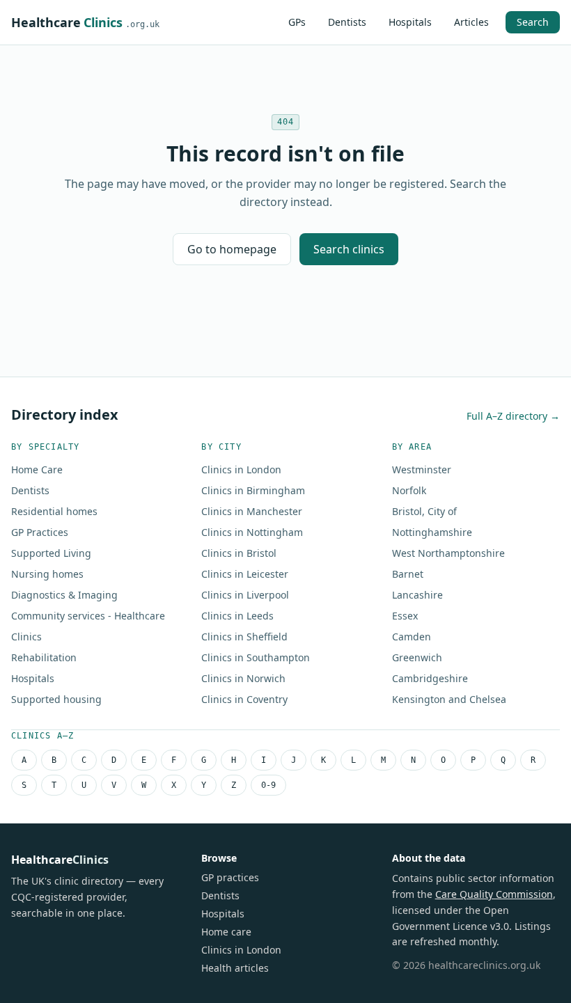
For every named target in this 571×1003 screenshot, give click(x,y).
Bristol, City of (424, 511)
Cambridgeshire (430, 678)
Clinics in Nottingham (252, 532)
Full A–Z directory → (513, 415)
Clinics (26, 636)
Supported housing (56, 699)
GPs (297, 22)
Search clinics (348, 249)
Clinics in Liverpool (245, 594)
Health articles (235, 967)
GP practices (230, 877)
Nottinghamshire (432, 532)
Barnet (407, 574)
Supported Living (51, 553)
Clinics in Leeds (237, 615)
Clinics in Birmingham (253, 490)
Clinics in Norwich (243, 678)
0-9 (268, 785)
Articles (471, 22)
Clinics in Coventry (244, 699)
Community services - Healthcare (88, 615)
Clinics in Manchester (251, 511)
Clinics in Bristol (238, 553)
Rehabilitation (44, 657)
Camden (411, 636)
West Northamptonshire (448, 553)
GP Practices (39, 532)
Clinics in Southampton (255, 657)
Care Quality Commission (494, 894)
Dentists (347, 22)
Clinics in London (241, 469)
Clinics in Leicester (244, 574)
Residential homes (54, 511)
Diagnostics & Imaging (64, 594)
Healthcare (85, 22)
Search (533, 22)
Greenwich (417, 657)
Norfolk (409, 490)
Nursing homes (47, 574)
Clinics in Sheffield (244, 636)
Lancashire (417, 594)
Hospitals (410, 22)
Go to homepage (231, 249)
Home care (226, 931)
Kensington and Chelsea (449, 699)
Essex (405, 615)
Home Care (37, 469)
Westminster (421, 469)
